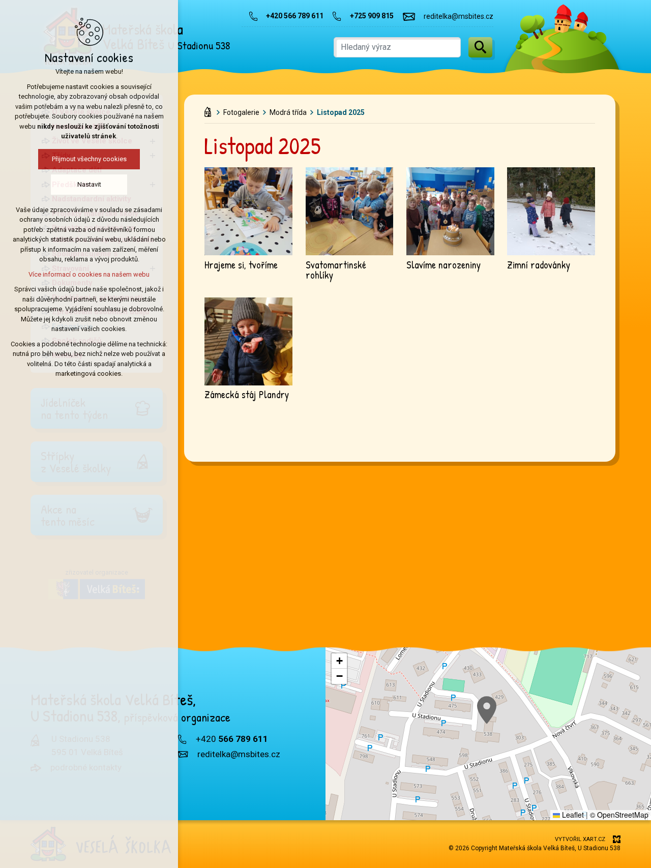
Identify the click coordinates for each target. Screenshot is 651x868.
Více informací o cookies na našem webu (89, 274)
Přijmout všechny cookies (89, 159)
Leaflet (572, 815)
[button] (486, 710)
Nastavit (89, 184)
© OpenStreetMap (619, 815)
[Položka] (210, 110)
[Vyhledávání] (397, 47)
